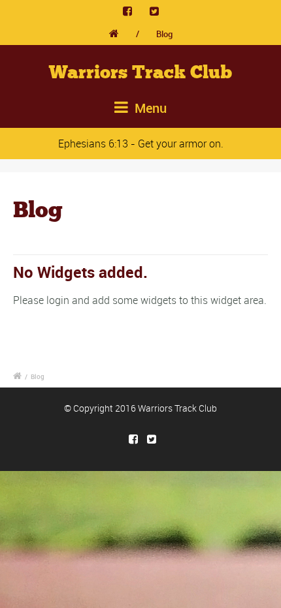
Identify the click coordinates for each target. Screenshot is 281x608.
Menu (149, 108)
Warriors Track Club (140, 72)
